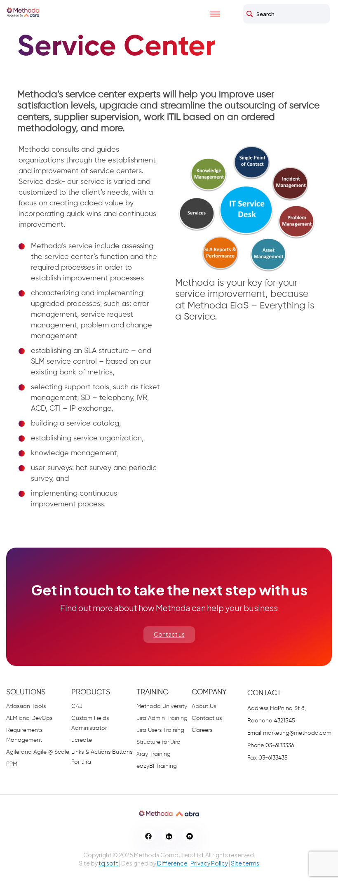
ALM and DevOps (29, 718)
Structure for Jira (158, 742)
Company (209, 692)
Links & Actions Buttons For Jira (101, 757)
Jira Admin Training (162, 718)
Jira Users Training (160, 730)
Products (90, 692)
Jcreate (81, 740)
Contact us (169, 634)
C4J (76, 706)
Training (152, 692)
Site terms (245, 863)
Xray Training (153, 754)
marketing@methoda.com (297, 733)
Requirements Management (24, 735)
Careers (202, 730)
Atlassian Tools (26, 706)
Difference (172, 863)
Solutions (25, 692)
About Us (204, 706)
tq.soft (108, 863)
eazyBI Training (156, 766)
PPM (11, 764)
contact (264, 693)
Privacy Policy (209, 863)
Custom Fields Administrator (90, 723)
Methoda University (161, 706)
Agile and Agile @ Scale (37, 752)
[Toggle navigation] (222, 14)
